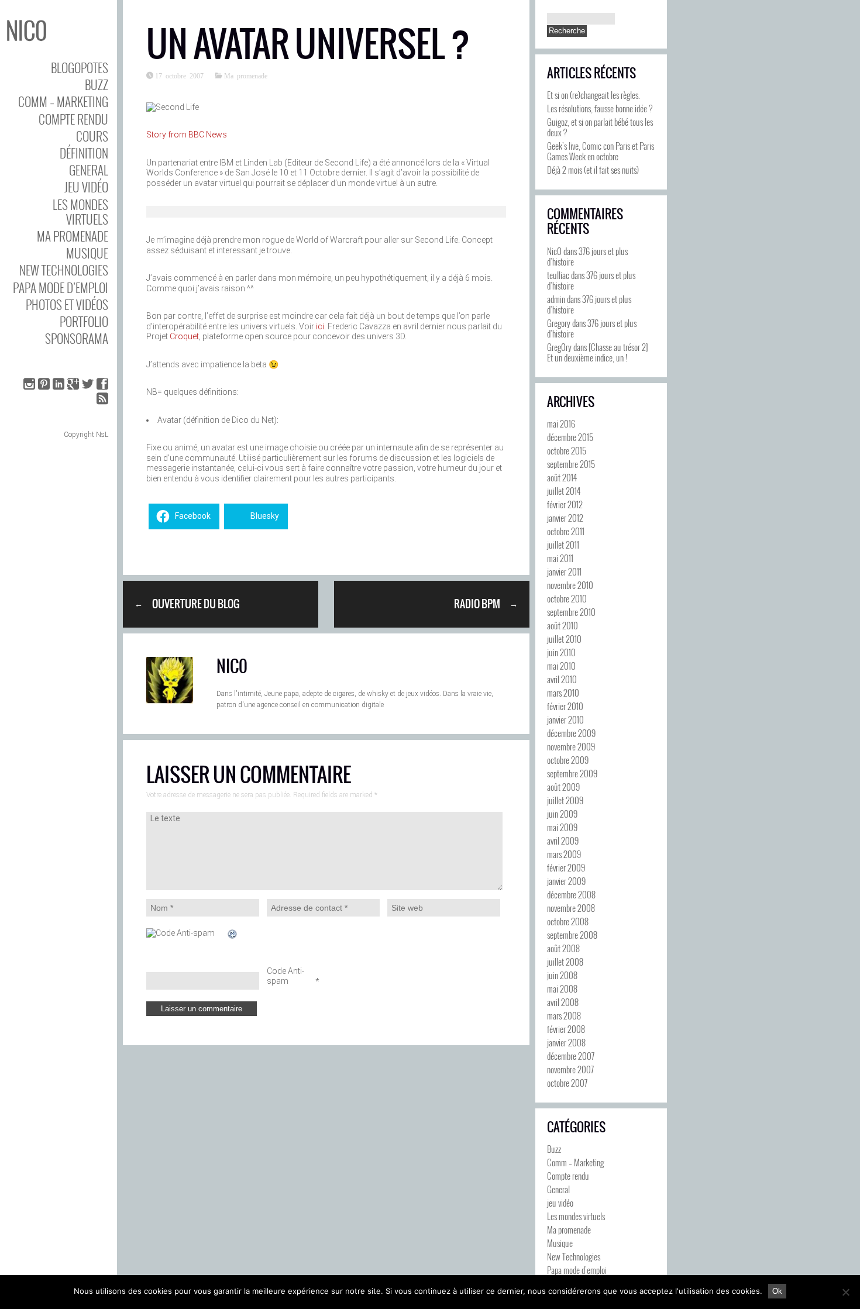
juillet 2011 (563, 544)
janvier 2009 (566, 880)
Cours (92, 136)
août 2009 (563, 786)
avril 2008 (563, 1001)
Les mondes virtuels (80, 211)
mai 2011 (560, 558)
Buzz (96, 84)
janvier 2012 (565, 517)
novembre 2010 (570, 584)
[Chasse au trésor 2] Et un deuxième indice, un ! (597, 352)
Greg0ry (559, 346)
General (88, 170)
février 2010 (565, 706)
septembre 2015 (571, 463)
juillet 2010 (564, 638)
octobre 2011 (565, 531)
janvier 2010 (565, 719)
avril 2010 (562, 679)
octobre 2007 (567, 1082)
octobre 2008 (568, 921)
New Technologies (63, 270)
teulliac (558, 274)
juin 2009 (562, 813)
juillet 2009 (565, 800)
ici (320, 326)
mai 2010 (561, 665)
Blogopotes (79, 67)
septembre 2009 (572, 773)
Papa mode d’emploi (60, 287)
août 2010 (562, 625)
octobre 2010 (567, 598)
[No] (845, 1292)
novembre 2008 (571, 907)
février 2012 (565, 504)
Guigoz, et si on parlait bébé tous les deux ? (600, 127)
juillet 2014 (563, 490)
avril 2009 (563, 840)
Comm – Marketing (63, 101)
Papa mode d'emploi (577, 1269)
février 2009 (566, 867)
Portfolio (84, 321)
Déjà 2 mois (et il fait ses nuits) (593, 169)
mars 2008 (564, 1015)
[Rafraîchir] (232, 934)
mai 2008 (562, 988)
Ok (777, 1291)
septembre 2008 (572, 934)
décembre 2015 (570, 436)
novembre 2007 (570, 1069)
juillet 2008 (565, 961)
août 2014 (562, 477)
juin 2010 (561, 652)
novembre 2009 (571, 746)
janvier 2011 (564, 571)
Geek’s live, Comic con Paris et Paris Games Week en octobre (600, 151)
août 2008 (563, 948)
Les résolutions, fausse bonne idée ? (599, 108)
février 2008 (566, 1028)
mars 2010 (563, 692)
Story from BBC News (186, 134)
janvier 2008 (566, 1042)
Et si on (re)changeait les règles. (593, 94)
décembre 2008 (571, 894)
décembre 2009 (571, 732)
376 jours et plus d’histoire (587, 256)
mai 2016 (561, 423)
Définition (84, 153)
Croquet (184, 336)
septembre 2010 (571, 611)
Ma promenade (72, 236)
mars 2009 (564, 854)
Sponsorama (76, 338)
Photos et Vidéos (67, 304)
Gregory (558, 322)
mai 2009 (562, 827)
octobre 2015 (566, 450)
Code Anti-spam (285, 976)
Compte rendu (73, 119)
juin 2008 (562, 975)
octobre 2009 (568, 759)
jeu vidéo (86, 187)
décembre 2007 (570, 1055)
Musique (87, 253)
